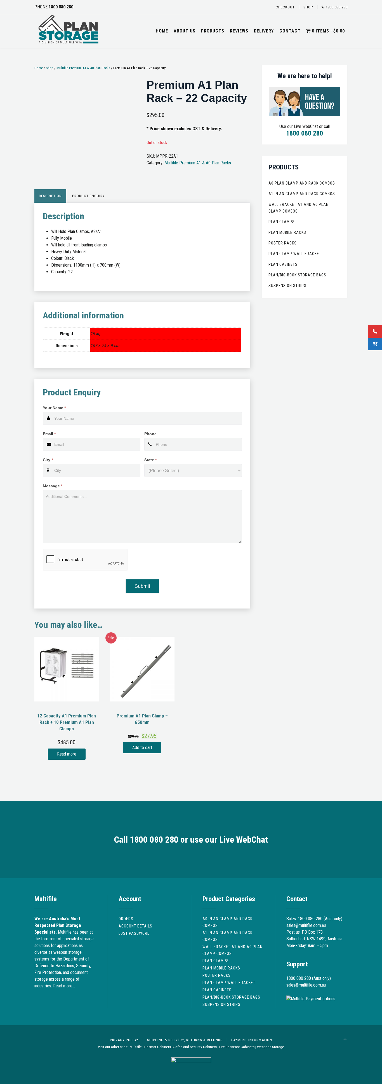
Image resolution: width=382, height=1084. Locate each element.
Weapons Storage (270, 1047)
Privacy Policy (124, 1040)
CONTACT (290, 31)
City (48, 460)
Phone (150, 434)
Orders (126, 919)
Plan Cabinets (283, 264)
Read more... (64, 986)
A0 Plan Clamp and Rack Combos (301, 183)
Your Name (54, 407)
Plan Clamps (281, 222)
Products (212, 31)
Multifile (136, 1047)
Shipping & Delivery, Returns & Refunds (185, 1040)
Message (52, 486)
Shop (308, 7)
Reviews (239, 31)
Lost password (134, 933)
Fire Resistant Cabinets (236, 1047)
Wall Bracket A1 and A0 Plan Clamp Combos (298, 207)
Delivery (264, 31)
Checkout (285, 7)
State (150, 460)
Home (162, 31)
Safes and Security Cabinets (195, 1047)
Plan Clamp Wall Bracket (294, 253)
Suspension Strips (287, 285)
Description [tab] (50, 196)
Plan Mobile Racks (287, 232)
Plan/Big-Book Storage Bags (297, 275)
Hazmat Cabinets (157, 1047)
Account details (135, 926)
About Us (184, 31)
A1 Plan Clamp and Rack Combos (301, 194)
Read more (66, 754)
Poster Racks (282, 243)
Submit (142, 586)
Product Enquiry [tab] (88, 196)
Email (49, 434)
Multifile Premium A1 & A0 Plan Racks (83, 68)
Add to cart (142, 747)
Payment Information (251, 1040)
